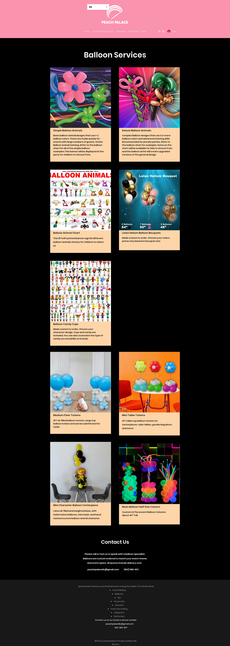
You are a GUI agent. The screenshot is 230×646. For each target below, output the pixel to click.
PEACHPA (77, 631)
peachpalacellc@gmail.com (103, 569)
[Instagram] (159, 31)
